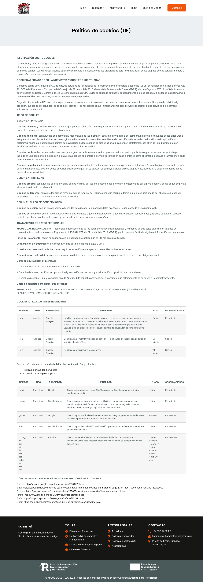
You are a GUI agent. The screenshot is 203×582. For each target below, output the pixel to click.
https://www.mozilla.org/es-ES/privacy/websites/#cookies (54, 495)
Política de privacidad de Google (40, 370)
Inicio (83, 8)
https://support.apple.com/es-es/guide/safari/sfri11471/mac (54, 498)
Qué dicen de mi (152, 8)
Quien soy (98, 8)
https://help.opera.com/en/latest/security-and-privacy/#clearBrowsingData (62, 502)
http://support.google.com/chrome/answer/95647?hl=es (55, 484)
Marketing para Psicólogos (142, 577)
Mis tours (116, 8)
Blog (134, 8)
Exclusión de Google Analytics (39, 373)
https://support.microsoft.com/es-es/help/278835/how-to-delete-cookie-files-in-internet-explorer (75, 491)
